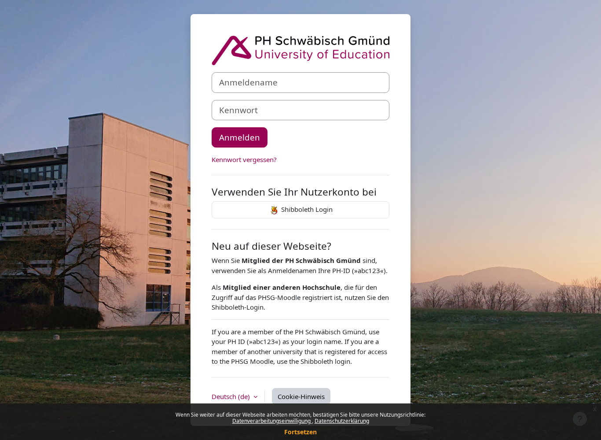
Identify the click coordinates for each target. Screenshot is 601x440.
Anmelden (239, 137)
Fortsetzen (300, 432)
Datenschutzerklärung (342, 421)
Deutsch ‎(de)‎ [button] (232, 396)
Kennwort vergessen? (244, 159)
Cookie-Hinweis (301, 396)
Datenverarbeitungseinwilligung (272, 421)
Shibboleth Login (306, 209)
